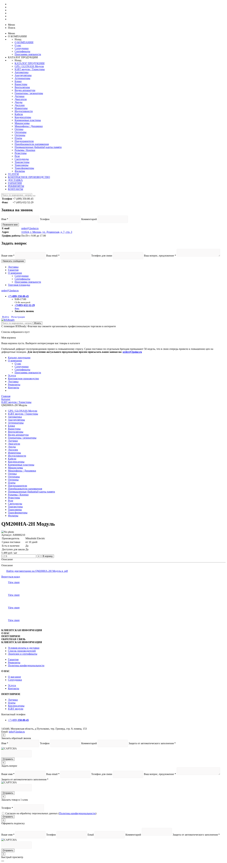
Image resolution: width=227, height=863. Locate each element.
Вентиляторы (22, 87)
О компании (15, 272)
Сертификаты (22, 51)
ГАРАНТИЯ (15, 183)
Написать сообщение (13, 261)
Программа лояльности (28, 54)
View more (14, 582)
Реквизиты (14, 384)
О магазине (14, 676)
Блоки (18, 81)
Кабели (19, 114)
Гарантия (13, 269)
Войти (5, 317)
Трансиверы (21, 165)
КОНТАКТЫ (15, 189)
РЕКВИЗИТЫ (16, 186)
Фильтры (20, 171)
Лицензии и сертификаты (22, 653)
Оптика (19, 129)
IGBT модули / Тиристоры (30, 69)
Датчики (19, 96)
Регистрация (18, 317)
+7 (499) (18, 720)
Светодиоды (22, 159)
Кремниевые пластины (28, 120)
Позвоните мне (10, 224)
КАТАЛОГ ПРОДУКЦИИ (30, 63)
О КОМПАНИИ (24, 42)
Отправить (8, 759)
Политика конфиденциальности (26, 665)
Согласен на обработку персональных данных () (50, 813)
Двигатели (21, 99)
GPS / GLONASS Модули (29, 66)
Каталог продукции (19, 357)
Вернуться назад (10, 576)
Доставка (13, 266)
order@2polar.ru (30, 228)
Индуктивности (24, 111)
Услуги (12, 375)
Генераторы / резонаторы (29, 93)
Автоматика (21, 72)
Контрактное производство (23, 378)
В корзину (48, 556)
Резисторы (21, 153)
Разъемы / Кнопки (25, 150)
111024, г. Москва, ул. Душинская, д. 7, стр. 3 (46, 232)
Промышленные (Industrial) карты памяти (38, 147)
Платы (18, 138)
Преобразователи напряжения (32, 144)
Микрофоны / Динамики (29, 126)
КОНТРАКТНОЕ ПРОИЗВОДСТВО (29, 177)
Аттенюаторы (22, 78)
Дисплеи (20, 105)
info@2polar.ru (17, 731)
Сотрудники (22, 48)
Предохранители (24, 141)
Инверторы (21, 108)
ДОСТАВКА (15, 180)
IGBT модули (15, 708)
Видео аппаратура (25, 90)
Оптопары (20, 132)
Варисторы (21, 84)
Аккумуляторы (23, 75)
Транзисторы (22, 162)
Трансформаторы (24, 168)
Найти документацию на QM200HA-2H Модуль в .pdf (37, 571)
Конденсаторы (23, 117)
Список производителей (22, 650)
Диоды (18, 102)
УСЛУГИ (13, 174)
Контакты (13, 387)
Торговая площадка (19, 284)
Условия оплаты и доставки (23, 647)
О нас (18, 45)
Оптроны (20, 135)
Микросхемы (22, 123)
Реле (17, 156)
